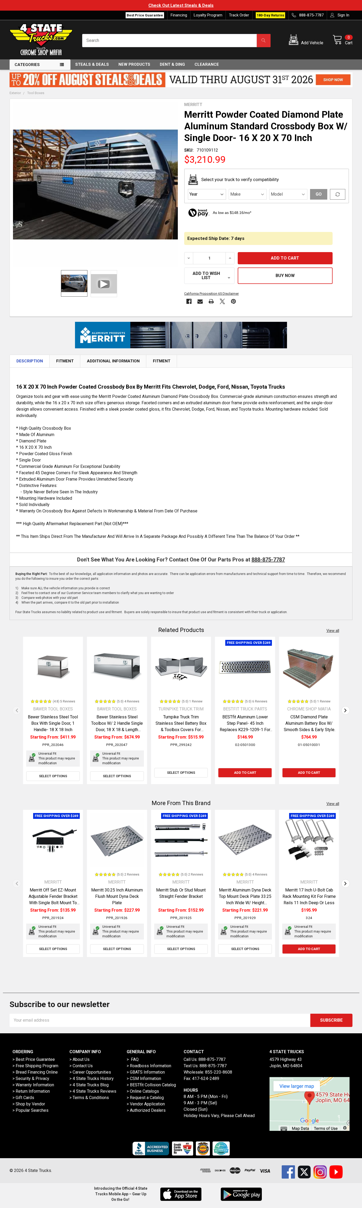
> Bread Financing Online (35, 1072)
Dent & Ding (172, 64)
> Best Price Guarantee (33, 1059)
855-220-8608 (218, 1072)
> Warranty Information (33, 1084)
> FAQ (133, 1059)
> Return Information (31, 1091)
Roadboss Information (150, 1065)
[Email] (200, 301)
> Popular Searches (30, 1110)
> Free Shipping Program (35, 1065)
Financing (179, 15)
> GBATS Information (146, 1072)
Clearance (207, 64)
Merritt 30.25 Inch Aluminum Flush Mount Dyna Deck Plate (117, 896)
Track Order (239, 15)
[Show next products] (345, 710)
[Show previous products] (16, 710)
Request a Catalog (147, 1097)
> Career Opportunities (90, 1072)
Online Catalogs (144, 1091)
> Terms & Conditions (89, 1097)
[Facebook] (189, 301)
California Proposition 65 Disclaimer (211, 294)
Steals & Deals (92, 64)
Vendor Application (147, 1103)
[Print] (211, 301)
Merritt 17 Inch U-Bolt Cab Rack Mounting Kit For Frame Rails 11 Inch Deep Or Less (309, 896)
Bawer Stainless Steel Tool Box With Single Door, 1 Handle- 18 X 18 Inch (53, 723)
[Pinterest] (233, 301)
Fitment (65, 361)
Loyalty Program (208, 15)
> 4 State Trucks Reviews (92, 1091)
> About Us (79, 1059)
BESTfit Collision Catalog (153, 1084)
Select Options (53, 776)
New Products (134, 64)
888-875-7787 (268, 559)
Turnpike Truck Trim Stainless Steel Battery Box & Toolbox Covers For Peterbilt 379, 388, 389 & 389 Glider (181, 729)
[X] (222, 301)
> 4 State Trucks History (91, 1078)
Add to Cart (245, 773)
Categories (27, 64)
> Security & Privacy (30, 1078)
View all (332, 631)
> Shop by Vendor (28, 1103)
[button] (307, 40)
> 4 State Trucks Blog (89, 1084)
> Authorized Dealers (146, 1110)
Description (29, 361)
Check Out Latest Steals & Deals (181, 5)
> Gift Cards (23, 1097)
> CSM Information (144, 1078)
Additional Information (113, 361)
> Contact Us (81, 1065)
